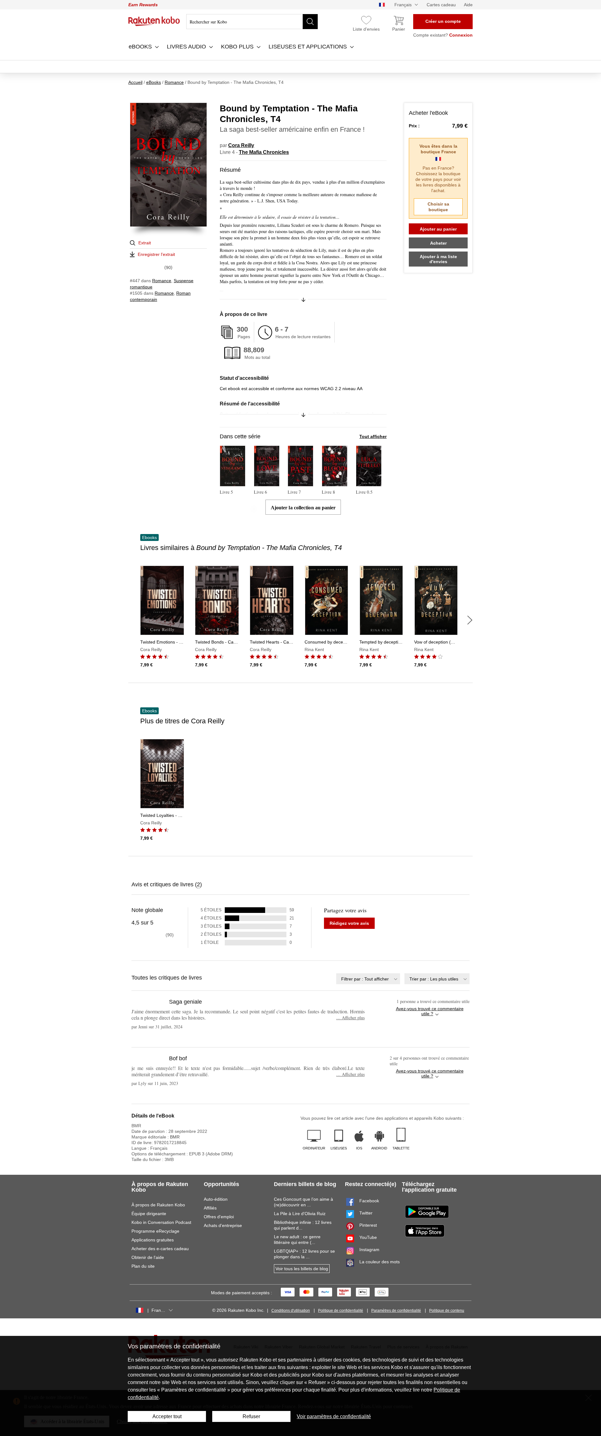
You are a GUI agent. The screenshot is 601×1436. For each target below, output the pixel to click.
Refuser (251, 1416)
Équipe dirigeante (148, 1213)
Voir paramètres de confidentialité (334, 1416)
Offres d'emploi (219, 1216)
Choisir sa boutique (438, 206)
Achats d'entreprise (223, 1225)
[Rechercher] (310, 21)
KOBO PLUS (238, 46)
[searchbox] (252, 21)
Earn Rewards (143, 4)
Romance (161, 280)
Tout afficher (373, 436)
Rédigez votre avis (349, 923)
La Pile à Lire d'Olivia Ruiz (300, 1213)
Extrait (144, 242)
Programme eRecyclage (155, 1231)
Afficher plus (350, 1018)
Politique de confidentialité (340, 1310)
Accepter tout (167, 1416)
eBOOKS (141, 46)
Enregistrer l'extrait (156, 254)
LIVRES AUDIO (187, 46)
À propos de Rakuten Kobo (158, 1204)
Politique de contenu (446, 1310)
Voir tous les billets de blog (301, 1268)
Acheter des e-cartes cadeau (160, 1248)
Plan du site (143, 1266)
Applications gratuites (152, 1239)
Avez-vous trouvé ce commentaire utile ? (430, 1011)
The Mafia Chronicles (264, 152)
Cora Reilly (241, 145)
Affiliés (210, 1207)
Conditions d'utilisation (290, 1310)
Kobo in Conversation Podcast (161, 1222)
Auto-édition (216, 1199)
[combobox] (368, 978)
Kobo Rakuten (154, 21)
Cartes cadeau (441, 4)
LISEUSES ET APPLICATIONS (308, 46)
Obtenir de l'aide (147, 1257)
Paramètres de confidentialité (396, 1310)
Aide (468, 4)
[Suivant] (470, 620)
